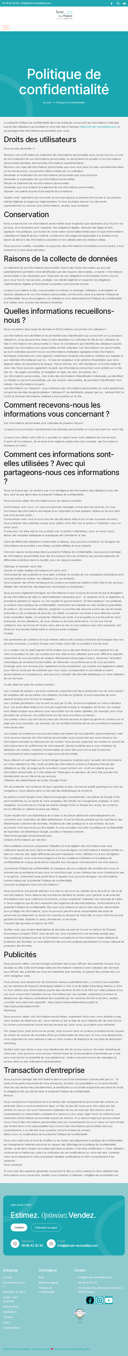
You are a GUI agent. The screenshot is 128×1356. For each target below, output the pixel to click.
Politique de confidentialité (64, 81)
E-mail (61, 1241)
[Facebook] (111, 3)
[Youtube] (124, 3)
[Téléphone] (15, 1243)
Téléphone (27, 1241)
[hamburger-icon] (5, 27)
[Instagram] (118, 3)
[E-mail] (51, 1243)
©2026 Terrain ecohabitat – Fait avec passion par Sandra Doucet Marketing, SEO (46, 1349)
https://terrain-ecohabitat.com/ (98, 126)
